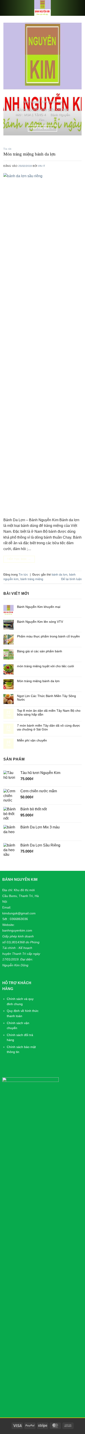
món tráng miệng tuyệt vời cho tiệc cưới (45, 666)
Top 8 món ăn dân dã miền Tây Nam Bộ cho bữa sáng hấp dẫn (48, 712)
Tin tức (7, 148)
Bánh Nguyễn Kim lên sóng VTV (40, 621)
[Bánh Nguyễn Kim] (43, 8)
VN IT (41, 166)
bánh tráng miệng (31, 579)
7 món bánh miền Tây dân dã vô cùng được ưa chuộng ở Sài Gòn (48, 727)
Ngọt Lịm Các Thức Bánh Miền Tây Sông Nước (46, 698)
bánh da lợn (59, 574)
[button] (8, 8)
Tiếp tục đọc (42, 128)
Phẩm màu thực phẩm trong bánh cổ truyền (48, 636)
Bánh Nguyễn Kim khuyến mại (43, 101)
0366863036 (19, 919)
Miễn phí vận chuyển (32, 740)
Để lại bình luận (71, 579)
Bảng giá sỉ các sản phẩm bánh (39, 651)
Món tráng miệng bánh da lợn (29, 154)
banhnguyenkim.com (17, 930)
